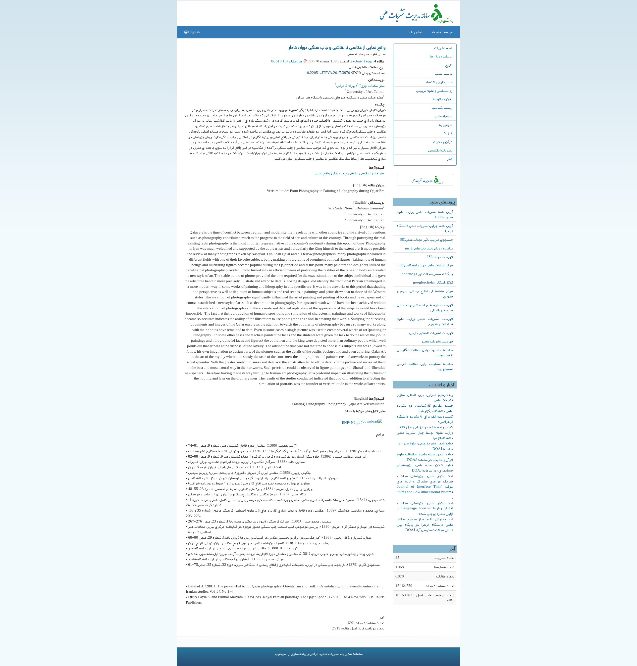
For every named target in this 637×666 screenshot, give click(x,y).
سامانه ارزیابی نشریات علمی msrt (429, 248)
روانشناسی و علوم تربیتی (434, 90)
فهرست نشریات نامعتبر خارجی (431, 332)
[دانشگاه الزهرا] (425, 180)
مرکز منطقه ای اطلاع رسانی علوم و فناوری (425, 293)
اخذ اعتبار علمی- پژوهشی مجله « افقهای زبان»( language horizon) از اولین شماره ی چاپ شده (425, 508)
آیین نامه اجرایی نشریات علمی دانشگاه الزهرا (425, 228)
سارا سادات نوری (371, 85)
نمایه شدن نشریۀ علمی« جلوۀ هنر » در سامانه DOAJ (425, 446)
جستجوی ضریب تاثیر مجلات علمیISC (426, 239)
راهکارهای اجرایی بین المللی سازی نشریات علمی (425, 397)
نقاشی (353, 173)
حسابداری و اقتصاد (438, 81)
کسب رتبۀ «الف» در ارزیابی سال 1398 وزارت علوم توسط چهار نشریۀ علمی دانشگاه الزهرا (425, 432)
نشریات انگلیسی (440, 150)
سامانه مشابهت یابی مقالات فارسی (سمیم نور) (425, 366)
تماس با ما (415, 32)
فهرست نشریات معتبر (437, 341)
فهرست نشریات (441, 32)
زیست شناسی (442, 107)
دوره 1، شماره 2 (361, 61)
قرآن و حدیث (442, 141)
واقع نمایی (322, 173)
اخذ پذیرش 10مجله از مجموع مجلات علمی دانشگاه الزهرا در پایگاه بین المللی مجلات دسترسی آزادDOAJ (425, 524)
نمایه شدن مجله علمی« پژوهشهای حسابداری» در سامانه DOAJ (425, 467)
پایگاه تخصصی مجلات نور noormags (427, 273)
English (193, 32)
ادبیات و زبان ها (441, 56)
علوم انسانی (443, 116)
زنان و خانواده (442, 98)
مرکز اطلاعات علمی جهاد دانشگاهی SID (425, 265)
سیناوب (280, 653)
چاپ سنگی (339, 173)
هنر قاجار (377, 173)
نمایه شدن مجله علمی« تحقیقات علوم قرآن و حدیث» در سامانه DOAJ (425, 457)
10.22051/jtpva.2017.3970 (327, 72)
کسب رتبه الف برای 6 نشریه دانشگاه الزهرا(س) (425, 419)
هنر (449, 158)
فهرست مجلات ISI (440, 256)
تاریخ (448, 64)
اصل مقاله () (287, 61)
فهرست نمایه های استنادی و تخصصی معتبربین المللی (425, 307)
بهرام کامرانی (345, 85)
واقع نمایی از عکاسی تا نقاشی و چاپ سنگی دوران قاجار (337, 47)
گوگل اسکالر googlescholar (433, 282)
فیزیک (447, 133)
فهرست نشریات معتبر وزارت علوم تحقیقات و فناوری (425, 321)
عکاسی (364, 173)
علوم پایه (445, 124)
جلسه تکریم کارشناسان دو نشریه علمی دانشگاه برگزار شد (425, 408)
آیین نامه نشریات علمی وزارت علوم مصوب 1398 (425, 214)
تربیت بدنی (443, 73)
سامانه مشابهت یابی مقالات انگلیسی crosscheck (425, 352)
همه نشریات (443, 47)
